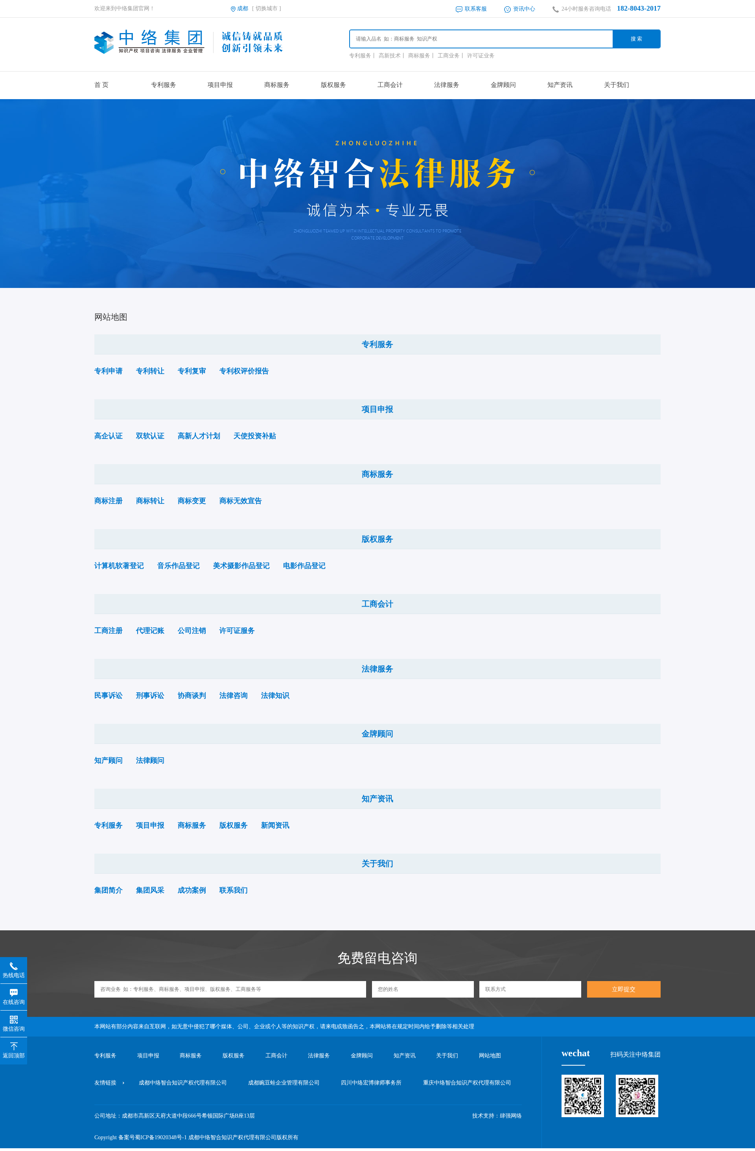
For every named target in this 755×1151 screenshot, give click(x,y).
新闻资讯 (275, 825)
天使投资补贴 (255, 436)
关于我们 (616, 84)
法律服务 (446, 84)
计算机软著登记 (119, 566)
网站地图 (490, 1056)
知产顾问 (108, 760)
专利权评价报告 (244, 371)
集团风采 (150, 890)
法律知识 (275, 695)
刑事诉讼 (150, 695)
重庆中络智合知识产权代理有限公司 (467, 1083)
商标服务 (276, 84)
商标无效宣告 (240, 501)
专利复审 (192, 371)
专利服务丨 (363, 56)
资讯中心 (523, 9)
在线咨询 (14, 1002)
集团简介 (108, 890)
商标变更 (192, 501)
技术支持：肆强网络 (497, 1116)
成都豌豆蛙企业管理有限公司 (284, 1083)
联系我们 (233, 890)
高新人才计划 (199, 436)
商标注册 (108, 501)
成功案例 (192, 890)
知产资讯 (560, 84)
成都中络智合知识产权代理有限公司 (183, 1083)
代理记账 (150, 631)
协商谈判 (192, 695)
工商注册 (108, 631)
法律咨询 (233, 695)
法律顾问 (150, 760)
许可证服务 (237, 631)
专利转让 (150, 371)
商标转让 (150, 501)
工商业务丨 (451, 56)
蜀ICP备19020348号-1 (161, 1137)
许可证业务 (481, 56)
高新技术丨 (392, 56)
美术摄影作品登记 (241, 566)
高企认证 (108, 436)
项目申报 (220, 84)
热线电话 (14, 975)
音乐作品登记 (178, 566)
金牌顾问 (503, 84)
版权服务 (333, 84)
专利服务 (163, 84)
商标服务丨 (422, 56)
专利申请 (108, 371)
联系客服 (475, 9)
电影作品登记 (304, 566)
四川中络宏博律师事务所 (371, 1083)
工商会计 (390, 84)
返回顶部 (14, 1056)
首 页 (101, 84)
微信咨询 (14, 1029)
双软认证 (150, 436)
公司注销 (192, 631)
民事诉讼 (108, 695)
